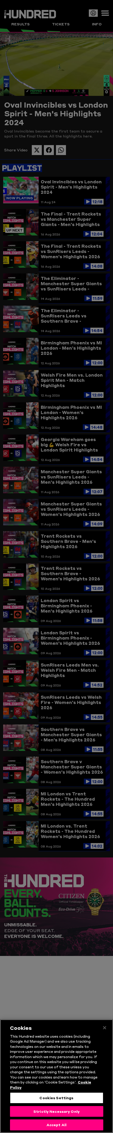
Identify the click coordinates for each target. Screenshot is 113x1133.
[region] (56, 1076)
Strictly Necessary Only (56, 1111)
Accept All (56, 1124)
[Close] (104, 1027)
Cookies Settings (56, 1097)
